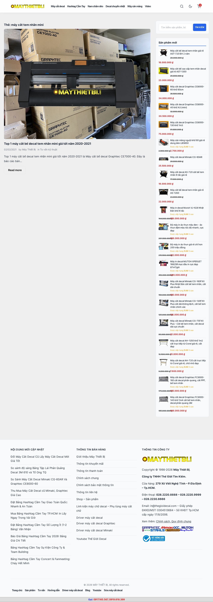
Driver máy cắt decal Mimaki (94, 530)
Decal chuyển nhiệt (115, 6)
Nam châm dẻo (95, 6)
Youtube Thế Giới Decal (91, 538)
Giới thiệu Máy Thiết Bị (90, 456)
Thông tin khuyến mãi (90, 463)
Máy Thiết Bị (29, 149)
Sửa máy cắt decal (113, 590)
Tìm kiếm (199, 27)
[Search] (181, 6)
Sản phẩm (30, 590)
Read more (15, 170)
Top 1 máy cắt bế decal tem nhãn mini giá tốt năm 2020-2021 (47, 143)
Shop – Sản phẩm (87, 499)
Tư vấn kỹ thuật (48, 149)
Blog (87, 590)
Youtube (97, 590)
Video (148, 6)
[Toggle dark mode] (190, 6)
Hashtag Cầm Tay (76, 6)
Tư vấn (41, 590)
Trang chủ (17, 590)
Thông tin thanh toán (89, 470)
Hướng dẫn (54, 590)
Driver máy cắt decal (89, 517)
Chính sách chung (87, 478)
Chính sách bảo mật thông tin (95, 485)
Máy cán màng (134, 6)
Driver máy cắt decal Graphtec (95, 523)
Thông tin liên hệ (86, 492)
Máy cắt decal (58, 6)
